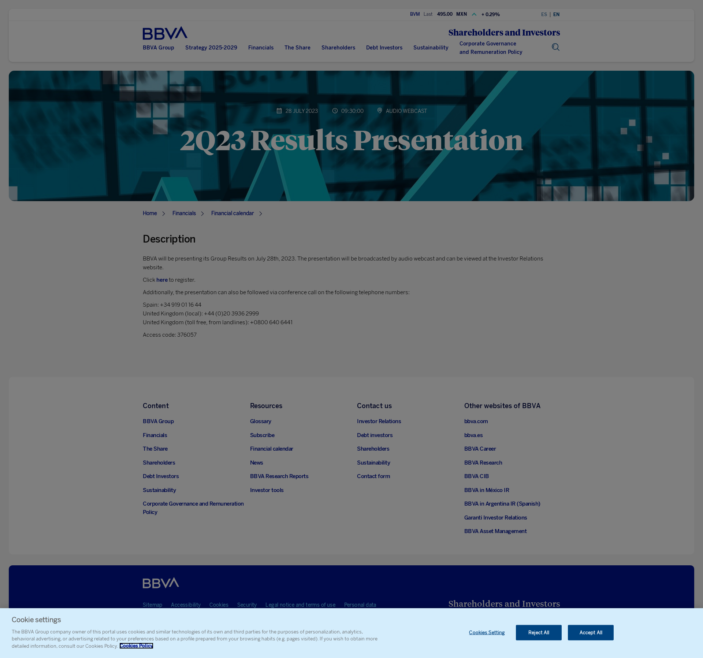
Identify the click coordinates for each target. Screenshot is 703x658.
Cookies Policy (136, 645)
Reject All (538, 632)
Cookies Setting (487, 632)
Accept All (591, 632)
